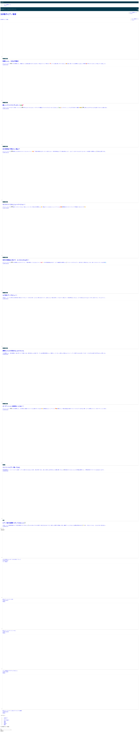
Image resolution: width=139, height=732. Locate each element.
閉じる (2, 730)
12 (3, 528)
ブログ (5, 5)
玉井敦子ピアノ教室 (8, 14)
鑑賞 (5, 724)
